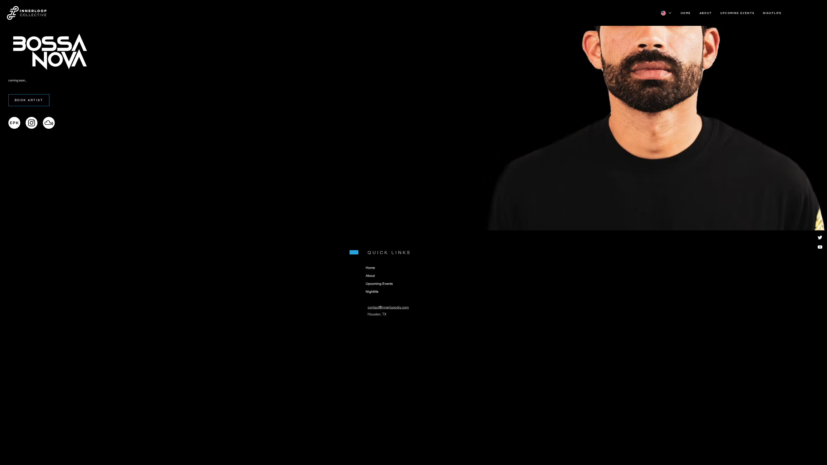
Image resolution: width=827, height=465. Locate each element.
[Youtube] (820, 247)
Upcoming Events (379, 284)
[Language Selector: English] (666, 13)
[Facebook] (820, 227)
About (370, 276)
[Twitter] (820, 237)
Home (370, 268)
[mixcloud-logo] (49, 123)
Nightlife (372, 292)
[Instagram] (820, 218)
